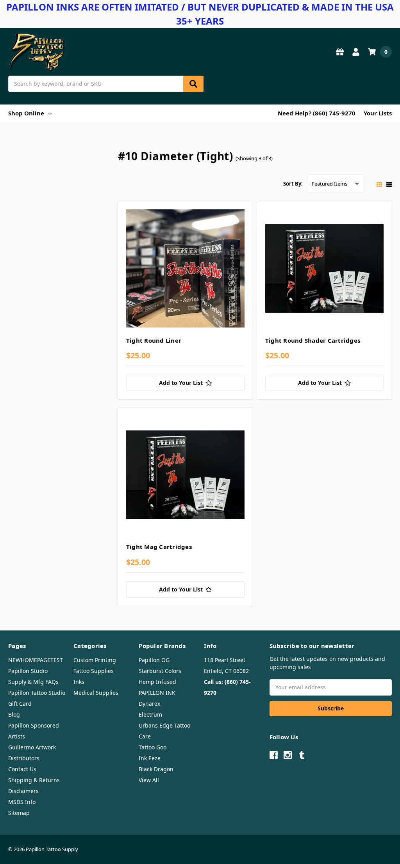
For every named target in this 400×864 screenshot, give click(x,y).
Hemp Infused (157, 681)
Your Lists (378, 113)
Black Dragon (156, 769)
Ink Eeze (150, 758)
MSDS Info (22, 802)
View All (149, 780)
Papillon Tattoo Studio (36, 692)
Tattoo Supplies (93, 671)
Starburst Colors (160, 671)
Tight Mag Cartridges (159, 547)
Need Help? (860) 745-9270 (316, 113)
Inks (78, 681)
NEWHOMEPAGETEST (35, 660)
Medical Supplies (95, 692)
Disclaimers (23, 791)
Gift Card (20, 703)
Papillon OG (154, 660)
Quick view (185, 270)
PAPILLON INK (157, 692)
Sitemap (19, 812)
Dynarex (149, 703)
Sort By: (293, 183)
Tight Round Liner (153, 340)
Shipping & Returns (34, 780)
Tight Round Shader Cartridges (312, 340)
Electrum (150, 714)
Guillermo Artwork (32, 747)
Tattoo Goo (152, 747)
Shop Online (26, 113)
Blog (14, 714)
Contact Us (22, 769)
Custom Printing (94, 660)
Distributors (23, 758)
